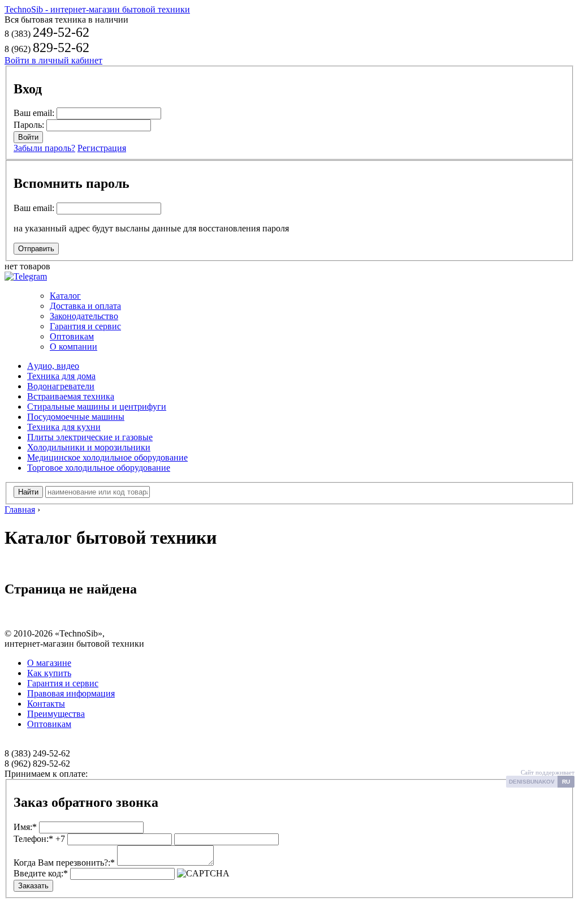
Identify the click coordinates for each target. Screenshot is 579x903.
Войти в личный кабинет (53, 60)
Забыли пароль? (44, 148)
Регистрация (101, 148)
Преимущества (56, 714)
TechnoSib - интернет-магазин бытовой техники (97, 9)
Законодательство (84, 316)
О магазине (49, 663)
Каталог (65, 295)
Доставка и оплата (85, 306)
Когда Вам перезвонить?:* (64, 862)
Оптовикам (72, 336)
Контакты (46, 703)
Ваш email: (34, 113)
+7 (39, 839)
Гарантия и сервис (85, 326)
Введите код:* (41, 873)
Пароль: (29, 125)
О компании (73, 346)
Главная (20, 509)
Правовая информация (71, 693)
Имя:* (25, 827)
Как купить (49, 673)
